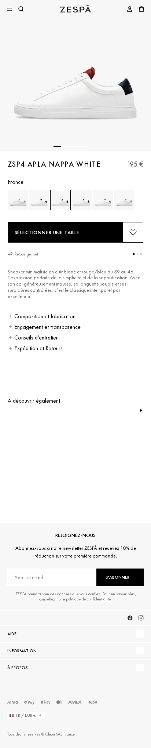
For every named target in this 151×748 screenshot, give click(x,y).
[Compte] (130, 8)
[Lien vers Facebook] (130, 618)
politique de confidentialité (88, 599)
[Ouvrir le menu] (9, 8)
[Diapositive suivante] (141, 410)
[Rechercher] (21, 8)
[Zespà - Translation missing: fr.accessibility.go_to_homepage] (75, 8)
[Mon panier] (141, 8)
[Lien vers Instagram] (141, 618)
